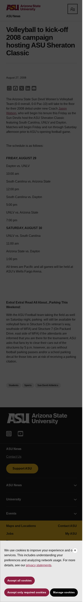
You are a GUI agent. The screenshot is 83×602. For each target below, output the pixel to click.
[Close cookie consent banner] (75, 550)
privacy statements (38, 565)
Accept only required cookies (26, 592)
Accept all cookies (19, 580)
